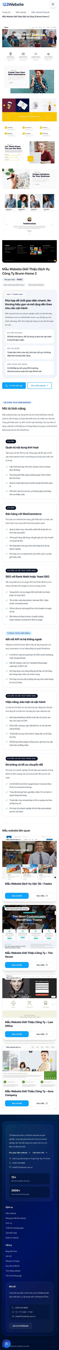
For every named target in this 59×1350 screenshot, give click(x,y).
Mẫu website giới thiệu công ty (14, 285)
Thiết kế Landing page (14, 1228)
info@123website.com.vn (22, 1167)
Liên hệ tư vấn (38, 1153)
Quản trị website (12, 1238)
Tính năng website (13, 1271)
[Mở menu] (53, 4)
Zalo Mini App (11, 1233)
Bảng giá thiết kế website (16, 1218)
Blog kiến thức (11, 1251)
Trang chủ (6, 12)
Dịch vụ (9, 1223)
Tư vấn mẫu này (16, 385)
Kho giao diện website (18, 1153)
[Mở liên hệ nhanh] (6, 1343)
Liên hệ (8, 1256)
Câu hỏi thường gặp (14, 1276)
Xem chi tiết (17, 896)
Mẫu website (21, 12)
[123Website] (13, 4)
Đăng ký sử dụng (12, 1261)
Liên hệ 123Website (20, 1326)
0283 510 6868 (18, 1163)
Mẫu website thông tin (40, 12)
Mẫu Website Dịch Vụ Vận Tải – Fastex (28, 883)
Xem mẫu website (38, 385)
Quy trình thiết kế (12, 1266)
